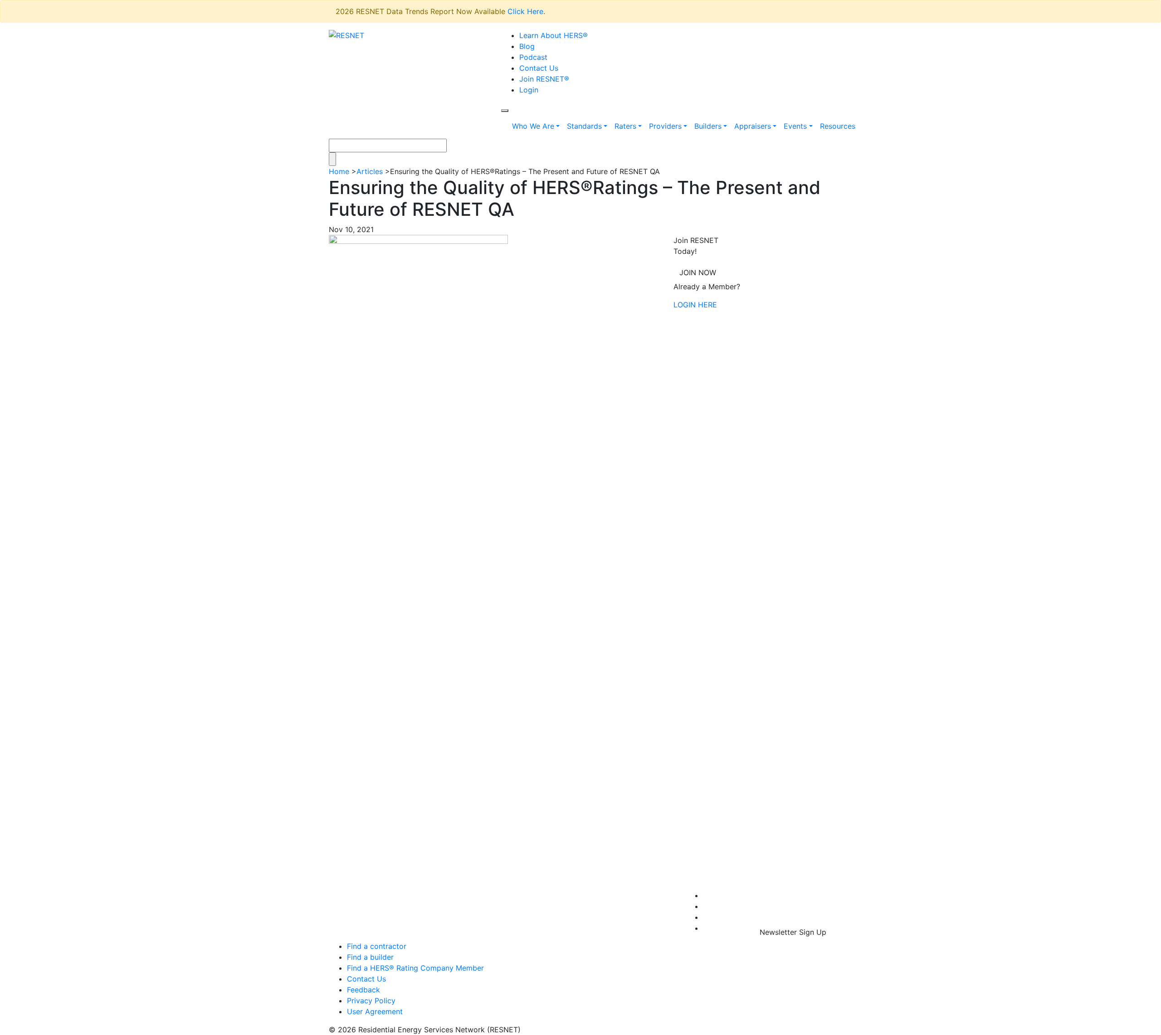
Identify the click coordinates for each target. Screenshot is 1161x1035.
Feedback (363, 989)
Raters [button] (625, 126)
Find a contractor (376, 946)
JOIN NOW (697, 272)
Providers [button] (665, 126)
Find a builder (370, 957)
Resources (837, 126)
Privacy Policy (371, 1000)
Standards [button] (584, 126)
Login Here (695, 304)
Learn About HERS (553, 35)
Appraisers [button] (752, 126)
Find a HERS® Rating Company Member (415, 967)
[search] (504, 110)
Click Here (525, 11)
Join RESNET (544, 78)
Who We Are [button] (533, 126)
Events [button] (795, 126)
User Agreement (375, 1011)
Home (339, 171)
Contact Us (538, 68)
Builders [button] (708, 126)
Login (528, 89)
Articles (369, 171)
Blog (527, 46)
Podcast (533, 57)
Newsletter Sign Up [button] (793, 932)
